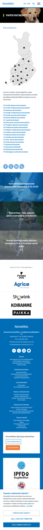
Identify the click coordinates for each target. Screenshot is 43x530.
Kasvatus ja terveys (21, 405)
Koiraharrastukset (21, 369)
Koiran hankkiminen (21, 394)
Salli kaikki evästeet (21, 525)
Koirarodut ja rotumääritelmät (21, 359)
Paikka (21, 312)
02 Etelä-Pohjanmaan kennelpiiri (16, 108)
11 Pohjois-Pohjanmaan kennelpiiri (17, 130)
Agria (21, 285)
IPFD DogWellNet (21, 475)
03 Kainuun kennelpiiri (12, 110)
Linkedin (16, 166)
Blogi (21, 422)
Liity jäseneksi (21, 382)
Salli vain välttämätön (21, 519)
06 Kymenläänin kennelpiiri (14, 118)
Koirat (21, 357)
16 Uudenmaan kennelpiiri (13, 142)
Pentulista (21, 400)
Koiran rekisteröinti (21, 396)
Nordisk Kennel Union (21, 486)
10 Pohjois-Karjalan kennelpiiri (15, 127)
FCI (21, 465)
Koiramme (21, 305)
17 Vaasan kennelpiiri (11, 144)
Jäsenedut (21, 385)
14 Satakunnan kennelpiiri (13, 137)
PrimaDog (21, 275)
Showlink (21, 297)
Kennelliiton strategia (21, 420)
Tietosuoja (21, 426)
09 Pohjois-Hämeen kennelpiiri (15, 125)
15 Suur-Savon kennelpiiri (13, 140)
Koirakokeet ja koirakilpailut (21, 374)
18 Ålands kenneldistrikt (13, 149)
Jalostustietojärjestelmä (21, 413)
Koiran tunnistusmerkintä (21, 398)
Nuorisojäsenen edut (21, 387)
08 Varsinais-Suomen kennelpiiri (16, 122)
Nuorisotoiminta (21, 376)
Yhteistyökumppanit (21, 424)
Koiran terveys (21, 409)
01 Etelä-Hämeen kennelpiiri (14, 105)
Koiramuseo (21, 365)
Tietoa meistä (21, 417)
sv (24, 4)
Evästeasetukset (21, 513)
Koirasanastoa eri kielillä (21, 363)
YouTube (29, 351)
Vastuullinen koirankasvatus (21, 407)
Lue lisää (29, 506)
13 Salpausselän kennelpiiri (14, 135)
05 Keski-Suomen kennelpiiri (14, 115)
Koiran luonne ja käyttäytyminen (21, 411)
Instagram (24, 351)
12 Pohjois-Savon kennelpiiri (14, 132)
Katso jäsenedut (13, 441)
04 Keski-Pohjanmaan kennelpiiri (16, 113)
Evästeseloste (21, 427)
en (28, 4)
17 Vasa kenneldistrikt (12, 147)
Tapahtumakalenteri (21, 378)
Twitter (10, 166)
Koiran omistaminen (21, 392)
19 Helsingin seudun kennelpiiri (15, 152)
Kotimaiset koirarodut (21, 361)
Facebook (5, 166)
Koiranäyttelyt (21, 372)
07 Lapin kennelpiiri (11, 120)
